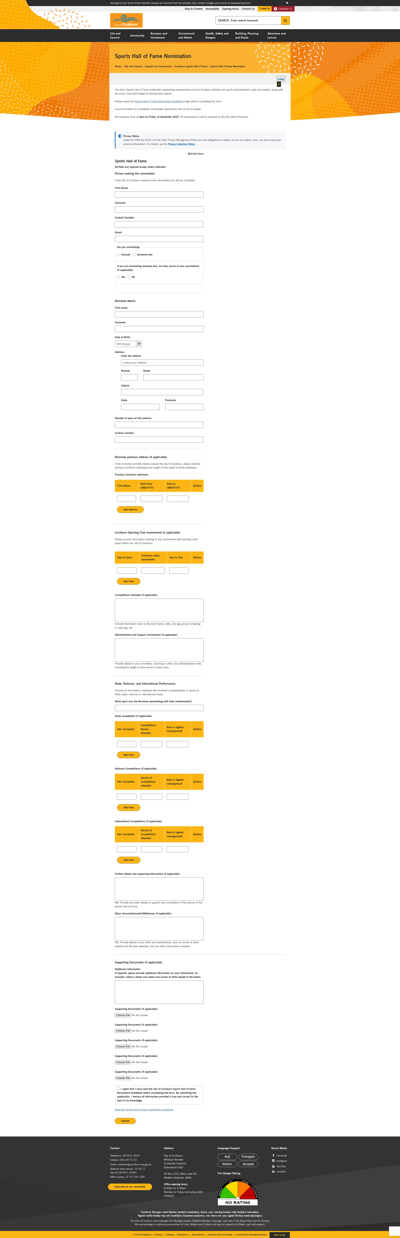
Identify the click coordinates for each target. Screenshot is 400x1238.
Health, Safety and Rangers (217, 35)
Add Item (128, 581)
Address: (120, 352)
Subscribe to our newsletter (129, 1186)
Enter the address (131, 355)
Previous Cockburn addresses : (132, 474)
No (133, 277)
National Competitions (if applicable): (136, 768)
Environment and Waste (187, 35)
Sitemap (170, 1234)
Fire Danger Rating (229, 1173)
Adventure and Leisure (277, 35)
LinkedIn (281, 1171)
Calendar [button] (139, 344)
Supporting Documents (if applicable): (136, 1008)
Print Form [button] (197, 153)
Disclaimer (183, 1234)
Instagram (282, 1160)
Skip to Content (194, 8)
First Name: (121, 187)
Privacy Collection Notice (181, 144)
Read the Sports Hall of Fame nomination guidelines (144, 1109)
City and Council (115, 35)
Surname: (120, 202)
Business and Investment (159, 35)
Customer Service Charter (220, 1234)
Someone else (144, 254)
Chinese (227, 1157)
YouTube (281, 1166)
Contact (115, 1148)
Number (125, 370)
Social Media (279, 1148)
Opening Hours (230, 8)
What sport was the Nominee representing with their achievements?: (153, 701)
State (124, 400)
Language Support (229, 1148)
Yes (123, 277)
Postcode (170, 400)
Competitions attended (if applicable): (136, 595)
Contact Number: (125, 217)
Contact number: (124, 433)
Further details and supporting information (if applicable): (147, 873)
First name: (121, 307)
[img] (242, 1192)
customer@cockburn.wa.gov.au (134, 1164)
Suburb (125, 385)
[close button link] (287, 2)
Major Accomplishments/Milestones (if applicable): (143, 913)
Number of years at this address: (133, 418)
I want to (264, 8)
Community (137, 35)
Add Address (130, 509)
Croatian (248, 1164)
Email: (118, 232)
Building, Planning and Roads (246, 35)
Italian (227, 1164)
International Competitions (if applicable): (138, 821)
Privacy (158, 1234)
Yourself (125, 254)
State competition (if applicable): (133, 716)
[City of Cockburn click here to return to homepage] (126, 21)
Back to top (282, 1234)
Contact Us (248, 8)
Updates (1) (285, 8)
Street (146, 370)
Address (169, 1148)
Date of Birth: (123, 337)
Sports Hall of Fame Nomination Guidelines (159, 101)
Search (285, 20)
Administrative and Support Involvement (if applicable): (146, 634)
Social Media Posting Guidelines (251, 1234)
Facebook (282, 1155)
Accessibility (212, 8)
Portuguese (248, 1157)
